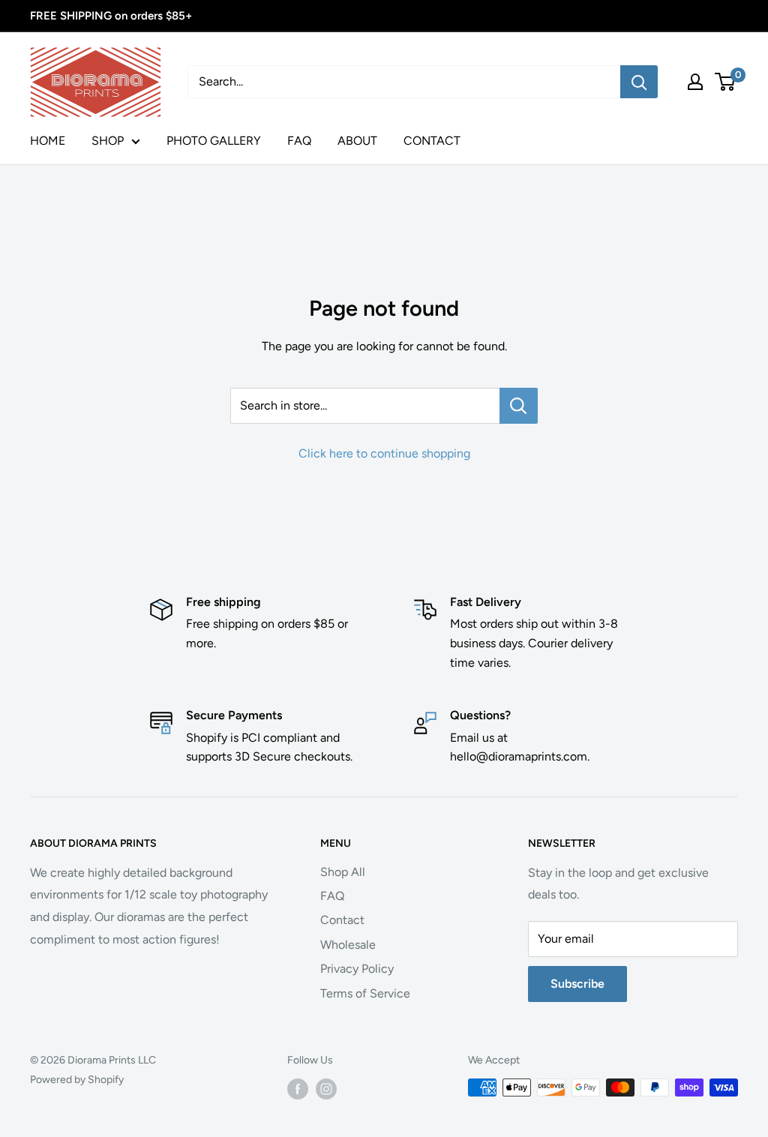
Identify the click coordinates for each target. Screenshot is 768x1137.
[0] (725, 82)
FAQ (299, 141)
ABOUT (357, 141)
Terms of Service (365, 993)
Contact (342, 920)
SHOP (108, 141)
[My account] (695, 82)
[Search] (639, 81)
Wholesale (348, 945)
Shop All (342, 872)
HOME (47, 141)
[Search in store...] (519, 406)
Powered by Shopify (77, 1079)
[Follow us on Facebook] (297, 1089)
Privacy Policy (357, 969)
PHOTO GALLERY (213, 141)
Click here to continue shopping (384, 453)
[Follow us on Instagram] (326, 1089)
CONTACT (432, 141)
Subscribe (577, 983)
